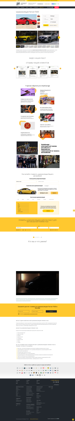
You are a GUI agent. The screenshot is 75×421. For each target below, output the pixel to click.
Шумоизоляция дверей (48, 298)
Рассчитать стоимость (53, 25)
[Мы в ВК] (48, 7)
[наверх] (73, 419)
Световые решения (28, 397)
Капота (17, 393)
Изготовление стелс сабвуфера (30, 393)
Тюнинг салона (39, 400)
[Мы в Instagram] (52, 7)
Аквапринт (38, 393)
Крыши (17, 395)
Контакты (27, 383)
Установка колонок (28, 388)
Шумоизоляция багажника (42, 299)
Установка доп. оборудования (30, 404)
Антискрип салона (18, 396)
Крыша (28, 199)
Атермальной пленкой (19, 400)
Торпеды (17, 391)
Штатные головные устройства (30, 412)
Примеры (22, 7)
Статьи (17, 381)
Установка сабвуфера (29, 390)
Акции (31, 7)
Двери (23, 199)
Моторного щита (18, 389)
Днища (17, 394)
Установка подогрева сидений (30, 408)
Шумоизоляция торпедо (22, 299)
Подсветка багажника (29, 401)
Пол (18, 199)
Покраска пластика (39, 402)
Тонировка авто (18, 398)
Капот (33, 199)
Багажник (38, 199)
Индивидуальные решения (29, 395)
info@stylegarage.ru (56, 384)
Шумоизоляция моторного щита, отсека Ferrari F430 (32, 299)
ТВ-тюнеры (27, 414)
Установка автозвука (29, 386)
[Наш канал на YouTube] (51, 7)
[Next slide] (38, 28)
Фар (16, 405)
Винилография (38, 389)
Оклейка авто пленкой (40, 386)
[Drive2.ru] (56, 7)
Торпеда (44, 199)
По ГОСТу (17, 399)
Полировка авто (18, 403)
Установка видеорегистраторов (30, 405)
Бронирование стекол (19, 401)
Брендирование (39, 390)
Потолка (17, 390)
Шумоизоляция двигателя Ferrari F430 (51, 299)
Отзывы (27, 381)
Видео (17, 383)
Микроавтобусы (39, 404)
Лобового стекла (18, 404)
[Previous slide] (38, 14)
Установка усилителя (29, 389)
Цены (27, 7)
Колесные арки (51, 199)
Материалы (38, 383)
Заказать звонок (47, 3)
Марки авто (38, 380)
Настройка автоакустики (29, 394)
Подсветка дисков (28, 398)
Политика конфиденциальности (34, 418)
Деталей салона (39, 395)
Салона (37, 394)
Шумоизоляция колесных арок (31, 298)
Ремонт (37, 401)
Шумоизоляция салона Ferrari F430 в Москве (21, 298)
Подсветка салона (28, 400)
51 (41, 237)
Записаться (46, 25)
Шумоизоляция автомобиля (20, 386)
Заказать (54, 192)
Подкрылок (17, 388)
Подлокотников (38, 412)
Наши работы (18, 380)
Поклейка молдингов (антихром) (41, 391)
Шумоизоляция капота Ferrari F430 (40, 298)
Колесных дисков (39, 396)
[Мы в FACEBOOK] (49, 7)
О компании (36, 7)
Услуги (18, 7)
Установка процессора (29, 391)
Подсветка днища (28, 399)
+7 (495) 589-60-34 (40, 3)
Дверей (37, 409)
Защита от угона (28, 406)
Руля (37, 411)
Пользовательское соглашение (34, 419)
